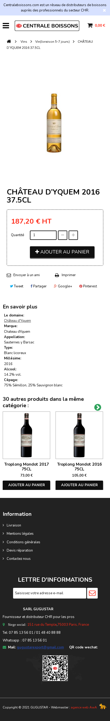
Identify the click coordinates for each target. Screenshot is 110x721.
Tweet (18, 286)
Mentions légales (20, 533)
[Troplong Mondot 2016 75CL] (79, 435)
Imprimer (69, 275)
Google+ (64, 286)
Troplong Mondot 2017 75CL (26, 467)
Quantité (17, 235)
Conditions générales (23, 542)
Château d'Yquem (17, 320)
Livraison (14, 525)
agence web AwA (84, 707)
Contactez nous (19, 558)
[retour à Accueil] (9, 41)
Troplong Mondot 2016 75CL (79, 467)
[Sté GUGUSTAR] (47, 25)
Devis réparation (20, 550)
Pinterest (89, 286)
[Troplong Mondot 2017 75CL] (26, 435)
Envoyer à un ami (26, 275)
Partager (39, 286)
